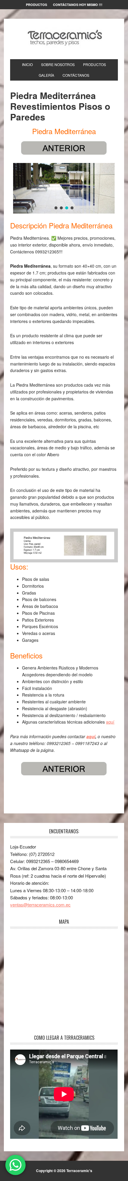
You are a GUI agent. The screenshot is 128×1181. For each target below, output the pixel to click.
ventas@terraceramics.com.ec (40, 904)
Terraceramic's (64, 36)
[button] (55, 207)
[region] (64, 188)
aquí (110, 722)
